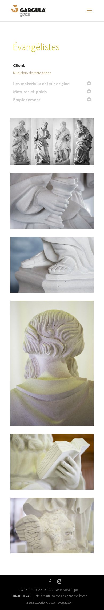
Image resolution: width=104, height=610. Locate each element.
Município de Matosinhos (32, 72)
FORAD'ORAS (21, 596)
